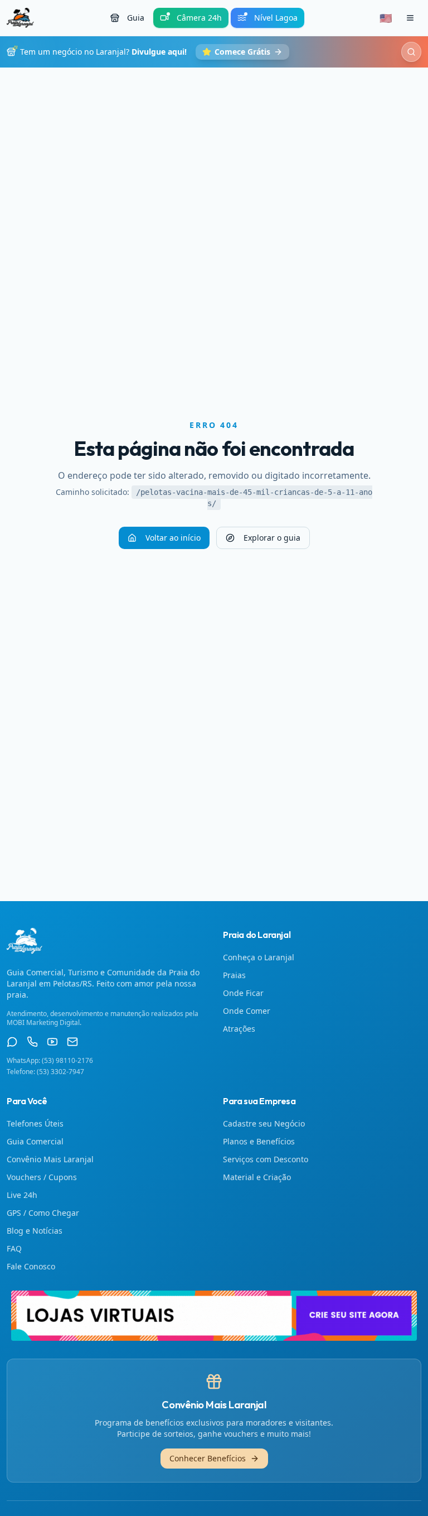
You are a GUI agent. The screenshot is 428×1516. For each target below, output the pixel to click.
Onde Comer (246, 1010)
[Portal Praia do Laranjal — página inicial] (20, 18)
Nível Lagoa (276, 17)
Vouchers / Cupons (42, 1177)
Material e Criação (257, 1177)
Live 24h (22, 1195)
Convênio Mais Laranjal (50, 1159)
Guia (135, 17)
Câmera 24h (199, 17)
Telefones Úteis (35, 1123)
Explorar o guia (272, 537)
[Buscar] (411, 52)
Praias (234, 975)
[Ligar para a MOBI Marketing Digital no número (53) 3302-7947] (32, 1041)
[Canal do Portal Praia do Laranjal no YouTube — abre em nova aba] (52, 1041)
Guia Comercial (35, 1141)
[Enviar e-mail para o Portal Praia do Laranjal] (72, 1041)
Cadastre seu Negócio (264, 1123)
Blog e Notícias (34, 1230)
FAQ (14, 1248)
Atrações (239, 1028)
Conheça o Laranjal (258, 957)
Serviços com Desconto (265, 1159)
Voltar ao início (173, 537)
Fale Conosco (31, 1266)
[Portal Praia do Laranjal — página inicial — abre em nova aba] (214, 1316)
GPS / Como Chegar (43, 1212)
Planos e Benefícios (259, 1141)
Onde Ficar (243, 993)
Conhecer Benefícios (207, 1458)
